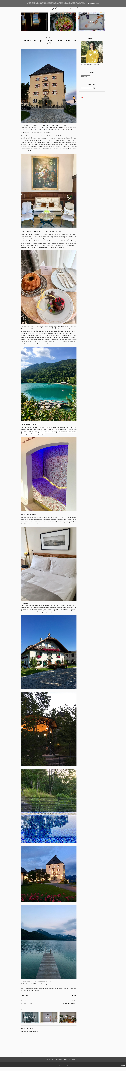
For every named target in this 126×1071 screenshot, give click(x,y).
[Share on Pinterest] (75, 995)
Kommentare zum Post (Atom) (34, 1053)
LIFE (46, 37)
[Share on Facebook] (72, 995)
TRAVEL (49, 37)
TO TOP (123, 1065)
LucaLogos (66, 1065)
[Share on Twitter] (74, 995)
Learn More (91, 3)
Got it (97, 3)
